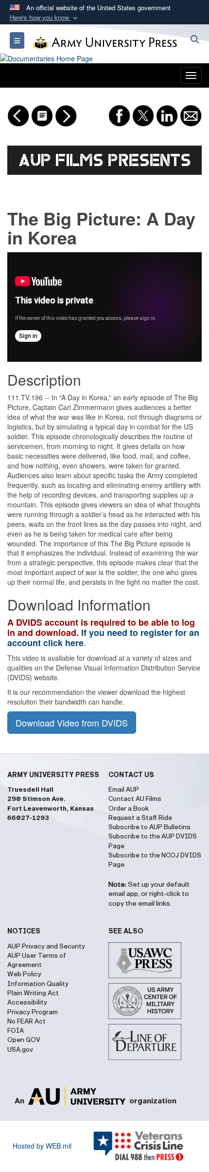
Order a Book (128, 809)
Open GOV (23, 1040)
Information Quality (38, 984)
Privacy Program (32, 1012)
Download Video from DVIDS (72, 722)
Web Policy (24, 974)
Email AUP (123, 790)
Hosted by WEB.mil (42, 1146)
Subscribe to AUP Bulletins (149, 827)
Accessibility (27, 1002)
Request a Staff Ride (140, 818)
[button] (45, 18)
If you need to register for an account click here (103, 637)
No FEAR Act (26, 1021)
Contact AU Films (134, 799)
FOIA (15, 1031)
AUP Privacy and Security (46, 946)
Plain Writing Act (33, 993)
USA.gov (20, 1050)
